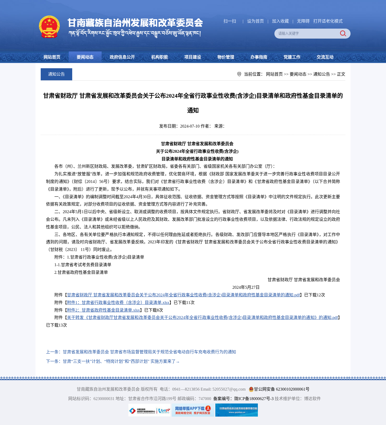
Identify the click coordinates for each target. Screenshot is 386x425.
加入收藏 (281, 21)
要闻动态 (85, 57)
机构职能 (159, 57)
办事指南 (259, 57)
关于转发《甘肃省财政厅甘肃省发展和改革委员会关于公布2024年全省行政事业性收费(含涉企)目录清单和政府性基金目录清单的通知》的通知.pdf (202, 317)
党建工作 (292, 57)
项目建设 (192, 57)
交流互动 (325, 57)
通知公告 (321, 74)
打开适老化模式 (328, 21)
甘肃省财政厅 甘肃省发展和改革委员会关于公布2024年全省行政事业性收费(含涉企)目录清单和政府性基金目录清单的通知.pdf (183, 295)
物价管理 (225, 57)
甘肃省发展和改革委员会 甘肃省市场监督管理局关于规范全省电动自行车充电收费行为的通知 (149, 352)
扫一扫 (229, 21)
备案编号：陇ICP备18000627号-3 (243, 398)
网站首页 (52, 57)
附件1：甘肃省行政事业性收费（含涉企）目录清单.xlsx (118, 302)
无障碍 (303, 21)
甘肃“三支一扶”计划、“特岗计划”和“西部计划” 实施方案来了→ (121, 361)
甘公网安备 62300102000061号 (282, 389)
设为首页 (255, 21)
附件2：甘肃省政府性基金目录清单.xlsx (103, 310)
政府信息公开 (122, 57)
